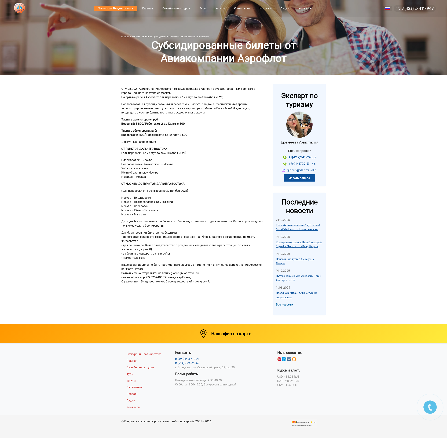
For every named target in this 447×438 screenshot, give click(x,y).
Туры (202, 8)
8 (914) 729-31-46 (187, 363)
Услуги (220, 8)
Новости (265, 8)
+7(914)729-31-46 (302, 164)
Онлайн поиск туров (176, 8)
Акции (285, 8)
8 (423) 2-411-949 (417, 8)
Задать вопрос (299, 177)
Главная (147, 8)
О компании (242, 8)
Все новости (284, 304)
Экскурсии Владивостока (115, 8)
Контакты (305, 8)
